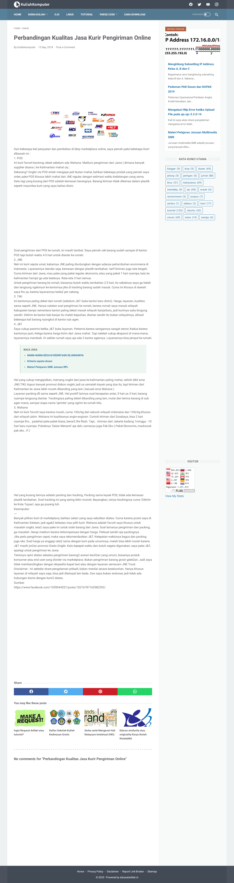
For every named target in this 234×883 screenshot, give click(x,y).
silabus (190, 203)
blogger (173, 168)
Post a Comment (65, 47)
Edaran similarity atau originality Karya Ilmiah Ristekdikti (133, 734)
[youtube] (208, 4)
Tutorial (87, 14)
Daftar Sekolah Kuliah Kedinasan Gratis (62, 732)
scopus (196, 196)
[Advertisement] (83, 79)
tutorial (175, 210)
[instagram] (216, 4)
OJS (56, 14)
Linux (70, 14)
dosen (204, 168)
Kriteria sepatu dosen (39, 361)
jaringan (190, 175)
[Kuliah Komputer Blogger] (35, 4)
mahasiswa (192, 182)
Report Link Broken (133, 871)
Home (17, 14)
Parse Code (107, 14)
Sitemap (152, 871)
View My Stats (174, 496)
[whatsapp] (135, 691)
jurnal (207, 175)
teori (205, 203)
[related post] (30, 717)
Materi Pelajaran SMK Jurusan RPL (47, 367)
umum (173, 217)
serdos (173, 203)
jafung (173, 175)
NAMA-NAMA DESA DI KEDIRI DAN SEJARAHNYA (55, 355)
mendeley (174, 189)
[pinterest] (100, 691)
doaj (189, 168)
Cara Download (134, 14)
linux (172, 182)
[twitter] (199, 4)
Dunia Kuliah (36, 14)
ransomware (176, 196)
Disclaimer (113, 871)
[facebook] (190, 4)
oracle (206, 189)
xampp (207, 217)
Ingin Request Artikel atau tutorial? (29, 732)
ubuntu (194, 210)
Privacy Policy (95, 871)
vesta (191, 217)
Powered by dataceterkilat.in (122, 877)
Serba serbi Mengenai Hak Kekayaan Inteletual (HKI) (99, 732)
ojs (191, 189)
